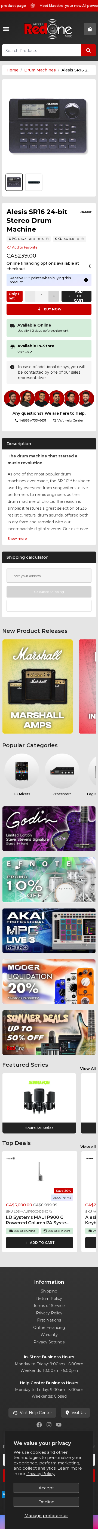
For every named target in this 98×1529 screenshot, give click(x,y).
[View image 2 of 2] (33, 182)
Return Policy (49, 1298)
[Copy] (47, 238)
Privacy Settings (49, 1342)
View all (88, 1146)
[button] (50, 1211)
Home (13, 70)
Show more (17, 538)
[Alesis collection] (86, 212)
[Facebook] (39, 1424)
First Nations (49, 1320)
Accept (46, 1487)
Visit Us (24, 352)
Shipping (49, 1291)
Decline (46, 1501)
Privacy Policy (49, 1313)
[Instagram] (49, 1424)
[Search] (88, 50)
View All (88, 1068)
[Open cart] (90, 29)
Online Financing (49, 1327)
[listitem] (37, 686)
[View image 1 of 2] (49, 126)
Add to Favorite (25, 247)
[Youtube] (59, 1424)
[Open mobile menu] (7, 29)
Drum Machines (40, 70)
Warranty (49, 1334)
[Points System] (86, 280)
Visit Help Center (36, 1412)
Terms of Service (49, 1305)
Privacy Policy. (40, 1473)
